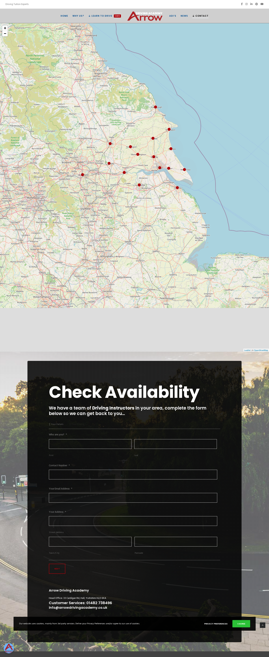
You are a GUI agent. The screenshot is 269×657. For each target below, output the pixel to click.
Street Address (56, 532)
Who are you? (58, 434)
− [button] (5, 33)
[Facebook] (242, 4)
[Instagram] (246, 4)
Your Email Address (60, 488)
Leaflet (247, 350)
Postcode (139, 553)
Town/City (54, 553)
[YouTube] (262, 4)
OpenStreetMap (261, 350)
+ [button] (5, 28)
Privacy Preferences (215, 623)
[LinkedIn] (251, 4)
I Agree (241, 623)
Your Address (57, 512)
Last (136, 455)
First (51, 455)
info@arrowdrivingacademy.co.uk (78, 607)
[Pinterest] (256, 4)
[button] (9, 648)
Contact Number (59, 465)
